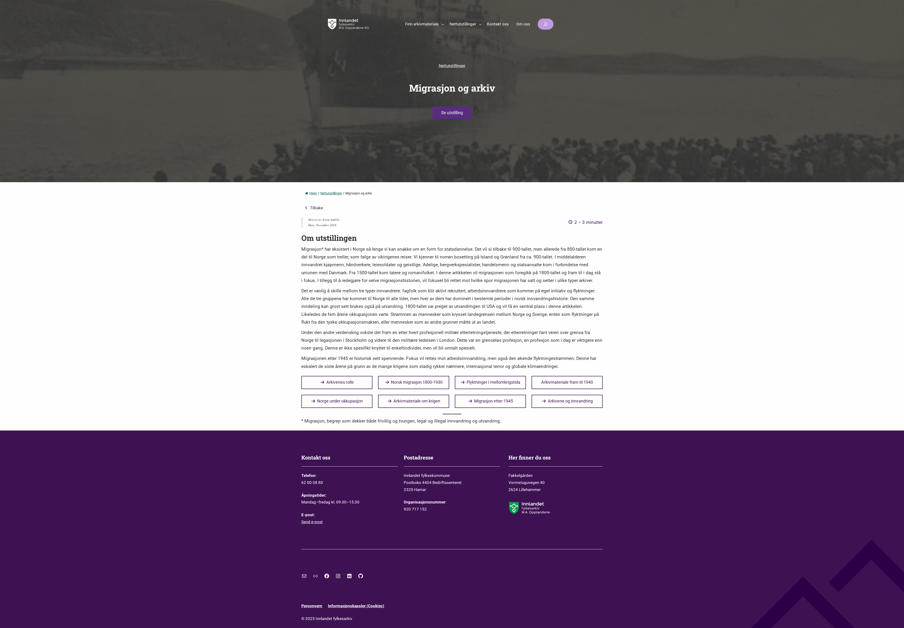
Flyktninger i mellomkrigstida (493, 382)
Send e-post (312, 521)
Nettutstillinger (452, 65)
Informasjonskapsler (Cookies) (356, 606)
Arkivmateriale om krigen (416, 401)
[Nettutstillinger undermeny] (480, 24)
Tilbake (316, 207)
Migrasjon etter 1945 (493, 401)
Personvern (311, 606)
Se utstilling (452, 112)
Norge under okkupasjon (340, 401)
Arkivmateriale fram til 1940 (567, 382)
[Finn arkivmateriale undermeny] (443, 24)
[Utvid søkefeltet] (545, 24)
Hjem (313, 193)
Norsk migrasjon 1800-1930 (417, 382)
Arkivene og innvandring (570, 401)
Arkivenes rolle (340, 382)
